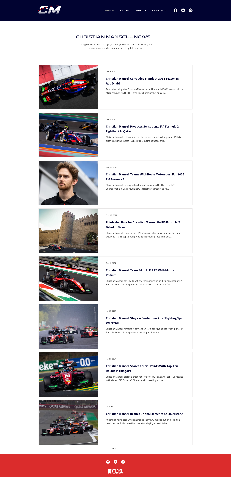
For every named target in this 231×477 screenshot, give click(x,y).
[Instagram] (190, 10)
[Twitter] (183, 10)
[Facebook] (175, 10)
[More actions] (184, 71)
